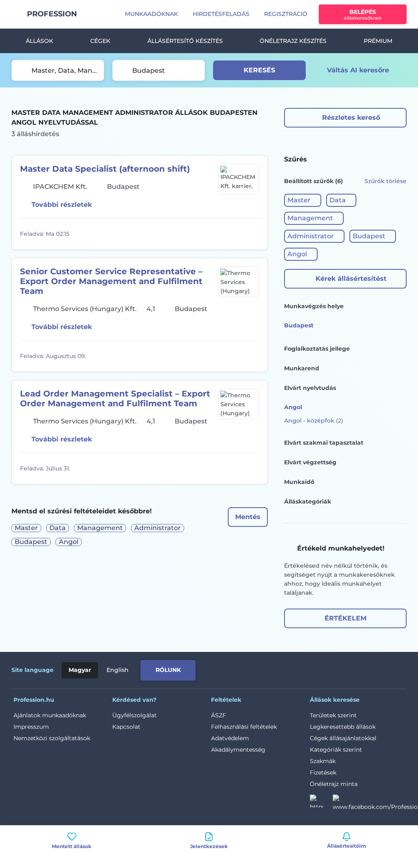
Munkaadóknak (151, 14)
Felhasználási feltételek (244, 726)
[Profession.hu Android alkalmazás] (372, 668)
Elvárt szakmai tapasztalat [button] (323, 442)
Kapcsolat (126, 726)
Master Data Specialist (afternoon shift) (105, 169)
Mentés (247, 517)
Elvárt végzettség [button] (310, 462)
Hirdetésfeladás (221, 14)
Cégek (100, 41)
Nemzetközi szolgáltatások (51, 738)
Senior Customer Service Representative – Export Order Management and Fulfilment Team (111, 281)
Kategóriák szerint (336, 749)
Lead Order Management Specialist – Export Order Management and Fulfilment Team (115, 398)
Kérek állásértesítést (351, 278)
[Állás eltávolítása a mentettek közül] (252, 233)
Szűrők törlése (386, 181)
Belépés (363, 14)
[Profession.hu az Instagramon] (321, 804)
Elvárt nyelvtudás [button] (310, 388)
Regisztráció (285, 14)
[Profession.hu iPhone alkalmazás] (314, 668)
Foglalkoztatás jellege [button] (317, 348)
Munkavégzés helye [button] (314, 306)
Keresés (259, 70)
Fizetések (323, 772)
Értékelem (346, 618)
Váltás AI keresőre (358, 70)
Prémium (378, 41)
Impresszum (31, 726)
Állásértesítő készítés (185, 41)
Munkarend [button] (301, 368)
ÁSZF (218, 715)
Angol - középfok (313, 420)
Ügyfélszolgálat (134, 715)
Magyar (80, 670)
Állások (39, 41)
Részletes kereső (351, 117)
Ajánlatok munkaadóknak (49, 715)
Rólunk (168, 670)
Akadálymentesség (238, 749)
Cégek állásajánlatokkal (343, 738)
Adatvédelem (230, 738)
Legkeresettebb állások (343, 726)
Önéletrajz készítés (293, 41)
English (118, 670)
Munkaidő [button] (299, 482)
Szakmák (323, 761)
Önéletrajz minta (334, 784)
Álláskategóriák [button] (307, 501)
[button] (302, 200)
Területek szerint (333, 715)
